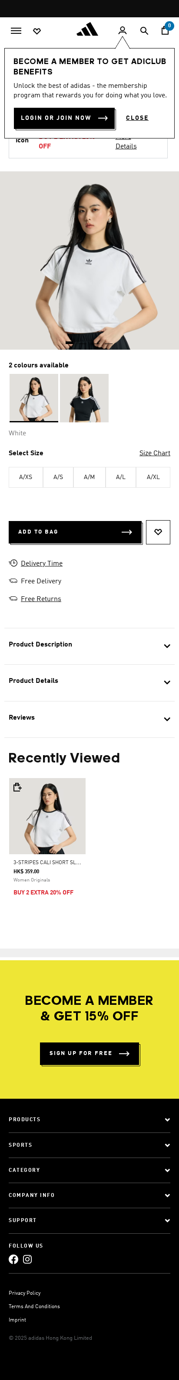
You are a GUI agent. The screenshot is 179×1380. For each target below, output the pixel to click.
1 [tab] (70, 339)
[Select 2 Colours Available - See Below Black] (84, 398)
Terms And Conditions (34, 1306)
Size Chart (154, 453)
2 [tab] (83, 339)
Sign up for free (81, 1053)
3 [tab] (96, 339)
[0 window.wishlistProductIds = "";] (37, 30)
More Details (126, 142)
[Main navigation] (16, 30)
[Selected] (34, 398)
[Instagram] (27, 1259)
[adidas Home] (89, 29)
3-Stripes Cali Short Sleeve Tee (56, 862)
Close (137, 118)
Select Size (26, 453)
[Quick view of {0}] (17, 787)
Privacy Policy (24, 1293)
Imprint (17, 1320)
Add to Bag (38, 532)
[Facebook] (13, 1259)
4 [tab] (109, 339)
